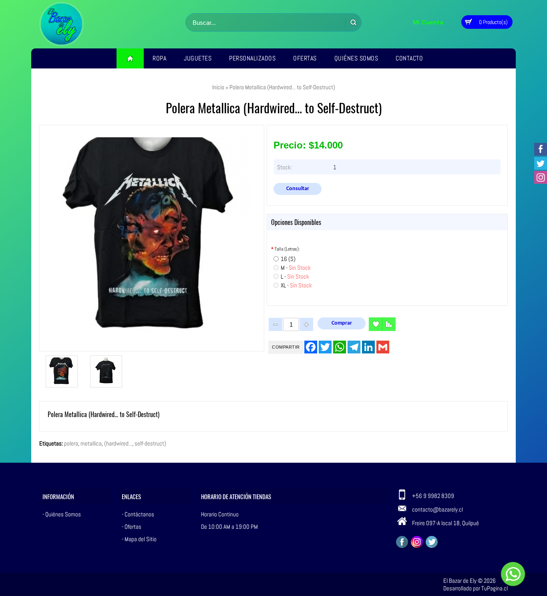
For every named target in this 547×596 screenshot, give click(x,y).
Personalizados (252, 58)
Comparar (389, 324)
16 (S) (288, 259)
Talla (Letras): (285, 249)
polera (71, 443)
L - (295, 276)
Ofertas (305, 58)
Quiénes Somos (356, 58)
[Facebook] (402, 542)
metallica (91, 443)
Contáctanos (139, 514)
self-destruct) (150, 443)
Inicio (218, 87)
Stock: (284, 167)
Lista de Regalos (375, 324)
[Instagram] (417, 542)
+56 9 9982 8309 (433, 496)
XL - (296, 285)
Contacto (409, 58)
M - (296, 267)
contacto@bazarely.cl (437, 509)
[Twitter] (432, 542)
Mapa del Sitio (141, 539)
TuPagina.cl (494, 588)
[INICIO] (130, 58)
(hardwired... (118, 443)
